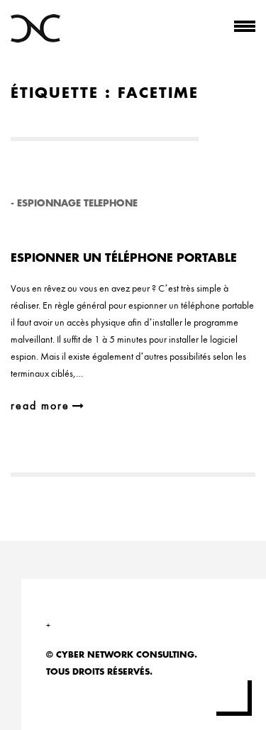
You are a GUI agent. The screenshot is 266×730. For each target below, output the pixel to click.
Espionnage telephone (77, 203)
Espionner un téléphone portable (124, 258)
